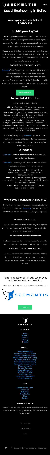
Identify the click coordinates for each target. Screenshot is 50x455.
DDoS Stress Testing (25, 372)
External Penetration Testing (25, 353)
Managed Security (25, 366)
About (25, 333)
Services (25, 338)
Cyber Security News (25, 388)
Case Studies (25, 394)
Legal (26, 433)
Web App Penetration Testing (25, 360)
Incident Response (25, 368)
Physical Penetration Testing (25, 362)
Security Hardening (25, 370)
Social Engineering (25, 378)
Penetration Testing (25, 351)
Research (25, 336)
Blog (25, 396)
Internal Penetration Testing (25, 355)
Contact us (25, 307)
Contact (25, 398)
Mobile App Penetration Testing (25, 358)
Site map (25, 340)
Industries (25, 392)
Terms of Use (25, 423)
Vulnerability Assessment (25, 376)
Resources (25, 390)
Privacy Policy (26, 428)
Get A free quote (25, 92)
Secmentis (6, 70)
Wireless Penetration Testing (25, 364)
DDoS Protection (25, 374)
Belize (26, 342)
